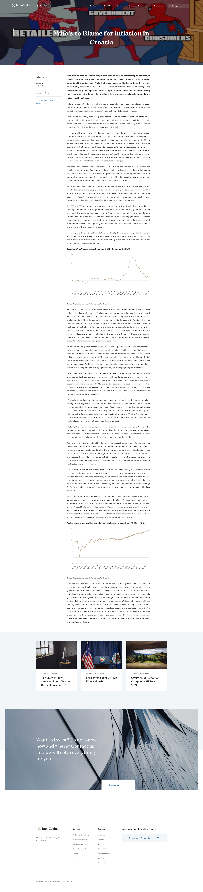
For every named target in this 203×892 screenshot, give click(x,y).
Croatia (51, 100)
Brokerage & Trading (81, 835)
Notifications (103, 858)
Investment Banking (80, 839)
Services (93, 6)
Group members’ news (138, 6)
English (40, 6)
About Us (107, 6)
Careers (120, 6)
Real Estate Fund (79, 849)
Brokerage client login (178, 6)
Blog (47, 93)
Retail (46, 103)
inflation (39, 103)
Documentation (104, 853)
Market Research (79, 844)
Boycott (44, 100)
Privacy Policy (103, 863)
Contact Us (158, 6)
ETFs (74, 858)
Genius (75, 853)
